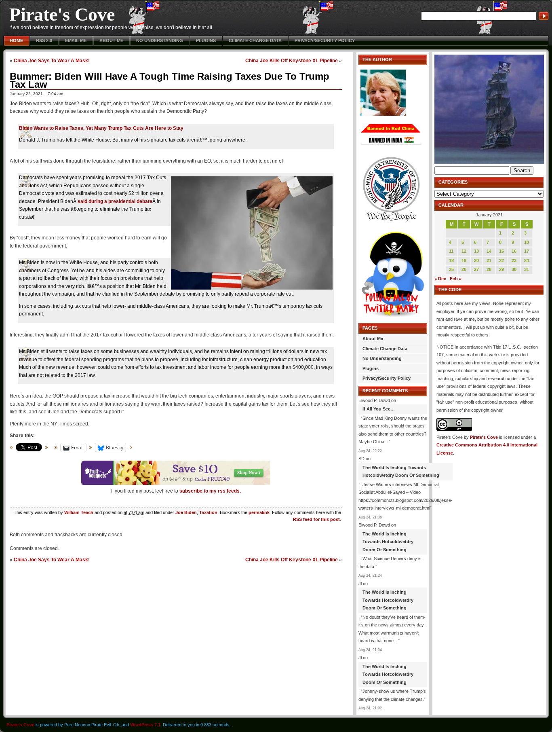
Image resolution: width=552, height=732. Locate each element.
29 (501, 269)
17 (526, 251)
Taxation (208, 512)
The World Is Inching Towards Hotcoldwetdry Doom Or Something (400, 471)
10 (526, 242)
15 (501, 251)
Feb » (455, 278)
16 (514, 251)
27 (476, 269)
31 (526, 269)
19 (463, 260)
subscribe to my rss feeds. (210, 491)
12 (463, 251)
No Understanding (159, 40)
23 (514, 260)
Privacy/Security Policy (325, 40)
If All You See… (378, 408)
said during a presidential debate (115, 201)
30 (514, 269)
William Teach (78, 512)
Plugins (206, 40)
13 (476, 251)
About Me (111, 40)
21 (489, 260)
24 (526, 260)
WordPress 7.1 (145, 724)
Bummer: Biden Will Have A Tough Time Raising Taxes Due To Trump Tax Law (169, 80)
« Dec (440, 278)
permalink (259, 512)
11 (451, 251)
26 (463, 269)
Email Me (75, 40)
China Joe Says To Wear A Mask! (52, 60)
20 (476, 260)
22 (501, 260)
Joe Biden (186, 512)
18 (451, 260)
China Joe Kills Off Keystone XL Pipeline (291, 60)
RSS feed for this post (316, 519)
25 (451, 269)
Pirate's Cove (62, 14)
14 (489, 251)
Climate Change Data (255, 40)
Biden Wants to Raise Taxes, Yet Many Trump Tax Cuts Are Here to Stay (101, 128)
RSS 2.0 (44, 40)
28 (489, 269)
